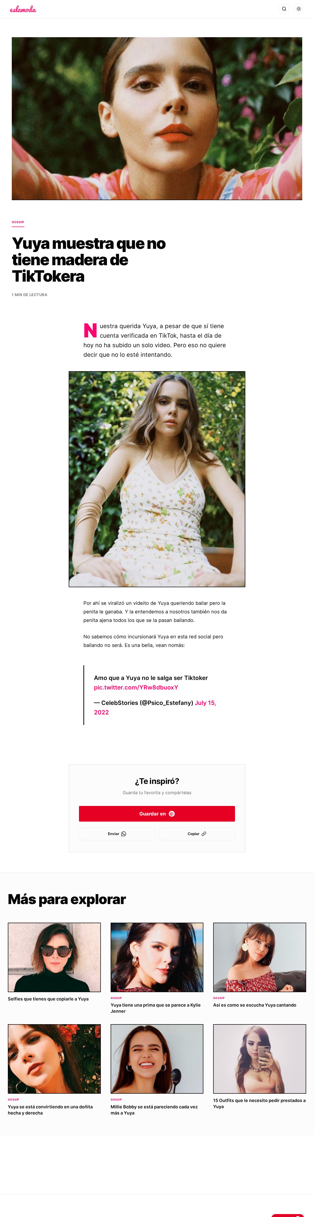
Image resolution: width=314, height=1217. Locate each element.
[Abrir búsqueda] (284, 8)
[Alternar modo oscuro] (298, 8)
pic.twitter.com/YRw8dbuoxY (136, 687)
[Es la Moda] (23, 8)
